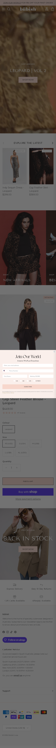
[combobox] (5, 371)
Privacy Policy (6, 392)
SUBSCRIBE (28, 386)
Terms (12, 392)
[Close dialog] (54, 352)
